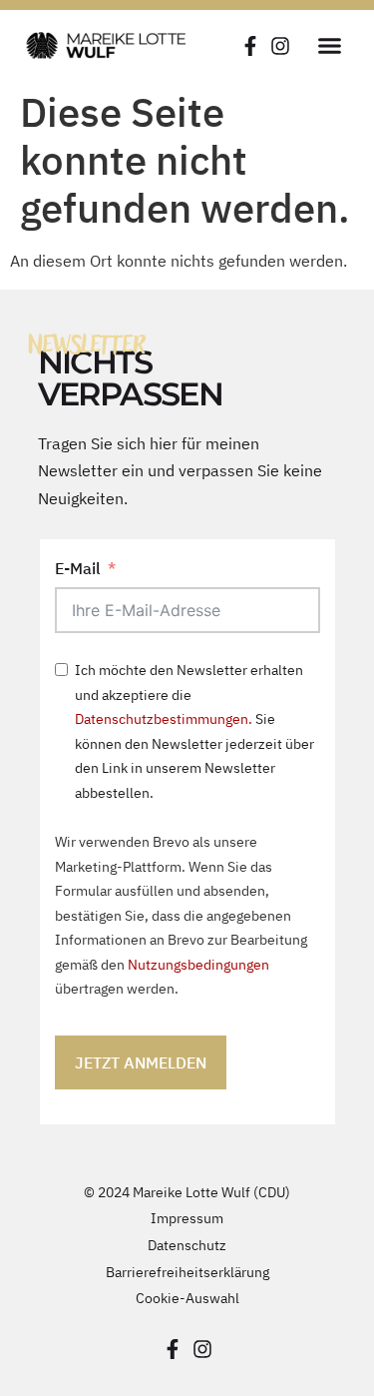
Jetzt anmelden (140, 1062)
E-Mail (78, 568)
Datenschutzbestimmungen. (163, 718)
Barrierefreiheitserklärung (187, 1271)
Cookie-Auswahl (187, 1297)
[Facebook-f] (250, 46)
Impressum (187, 1217)
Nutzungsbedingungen (198, 964)
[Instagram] (280, 46)
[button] (329, 45)
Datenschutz (187, 1244)
